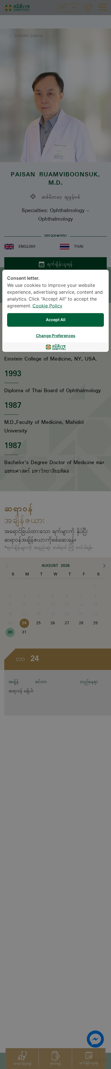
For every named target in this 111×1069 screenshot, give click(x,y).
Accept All (55, 320)
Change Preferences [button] (55, 335)
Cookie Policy (47, 305)
